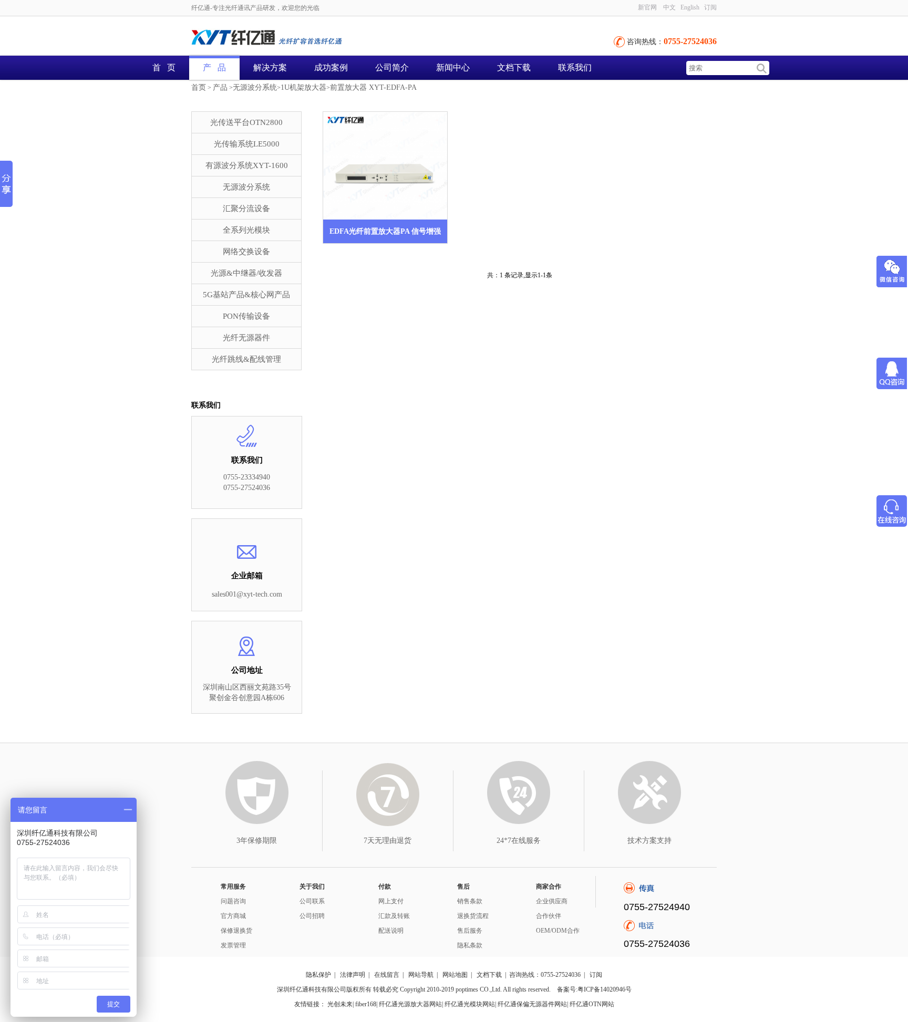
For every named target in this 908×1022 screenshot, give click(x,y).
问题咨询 (233, 901)
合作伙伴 (548, 916)
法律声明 (352, 974)
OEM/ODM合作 (558, 930)
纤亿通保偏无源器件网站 (532, 1004)
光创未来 (340, 1004)
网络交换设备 (246, 251)
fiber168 (365, 1004)
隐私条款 (469, 945)
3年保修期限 (256, 840)
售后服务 (469, 930)
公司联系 (312, 901)
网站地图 (455, 974)
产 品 (214, 67)
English (689, 7)
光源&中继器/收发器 (246, 273)
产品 (220, 87)
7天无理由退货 (387, 840)
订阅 (596, 974)
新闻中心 (453, 67)
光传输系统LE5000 (247, 144)
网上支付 (391, 901)
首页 (198, 87)
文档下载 (514, 67)
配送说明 (391, 930)
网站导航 (421, 974)
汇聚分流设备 (246, 208)
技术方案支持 (649, 840)
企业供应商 (551, 901)
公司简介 (392, 67)
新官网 (647, 7)
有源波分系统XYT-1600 (246, 165)
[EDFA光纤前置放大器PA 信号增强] (385, 166)
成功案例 (331, 67)
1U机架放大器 (303, 87)
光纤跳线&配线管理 (246, 359)
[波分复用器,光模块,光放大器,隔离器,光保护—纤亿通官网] (306, 38)
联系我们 (575, 67)
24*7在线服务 (519, 840)
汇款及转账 (394, 916)
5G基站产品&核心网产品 (246, 294)
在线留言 (386, 974)
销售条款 (469, 901)
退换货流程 (473, 916)
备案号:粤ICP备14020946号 (594, 989)
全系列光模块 (246, 230)
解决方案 (270, 67)
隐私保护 (318, 974)
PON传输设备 (246, 316)
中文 (669, 7)
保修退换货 (236, 930)
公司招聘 (312, 916)
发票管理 (233, 945)
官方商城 (233, 916)
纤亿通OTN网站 (592, 1004)
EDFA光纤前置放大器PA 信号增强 (385, 231)
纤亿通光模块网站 (470, 1004)
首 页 (164, 67)
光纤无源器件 (246, 337)
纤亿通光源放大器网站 (410, 1004)
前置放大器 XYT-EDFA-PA (373, 87)
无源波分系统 (255, 87)
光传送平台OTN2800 (246, 122)
